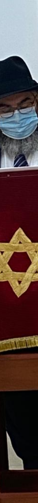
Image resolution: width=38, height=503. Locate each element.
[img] (19, 251)
